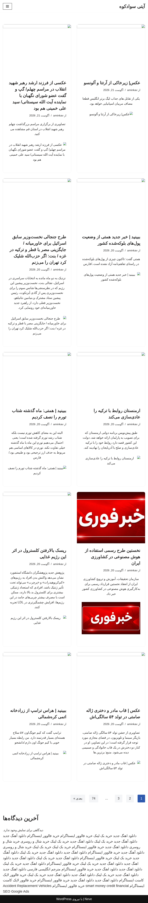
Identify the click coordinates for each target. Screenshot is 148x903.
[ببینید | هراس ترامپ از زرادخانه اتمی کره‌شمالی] (37, 678)
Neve (88, 899)
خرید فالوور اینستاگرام (76, 836)
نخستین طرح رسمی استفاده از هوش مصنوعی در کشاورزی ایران (112, 557)
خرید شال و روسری (35, 841)
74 (93, 798)
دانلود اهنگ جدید (124, 836)
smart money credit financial (107, 886)
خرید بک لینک (102, 836)
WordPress (63, 899)
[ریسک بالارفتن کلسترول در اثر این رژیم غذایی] (37, 517)
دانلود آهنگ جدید (14, 836)
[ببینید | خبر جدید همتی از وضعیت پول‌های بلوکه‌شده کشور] (111, 204)
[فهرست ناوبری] (7, 6)
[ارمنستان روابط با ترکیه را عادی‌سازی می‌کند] (111, 378)
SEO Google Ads (16, 891)
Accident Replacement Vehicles (27, 886)
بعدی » (77, 798)
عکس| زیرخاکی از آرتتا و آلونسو (112, 82)
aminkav (132, 90)
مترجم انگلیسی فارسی (44, 869)
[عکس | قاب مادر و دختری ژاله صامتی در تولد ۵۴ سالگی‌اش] (111, 678)
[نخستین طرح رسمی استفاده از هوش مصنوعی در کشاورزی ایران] (111, 517)
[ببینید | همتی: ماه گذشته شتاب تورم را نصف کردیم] (37, 378)
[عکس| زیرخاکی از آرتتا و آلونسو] (111, 50)
